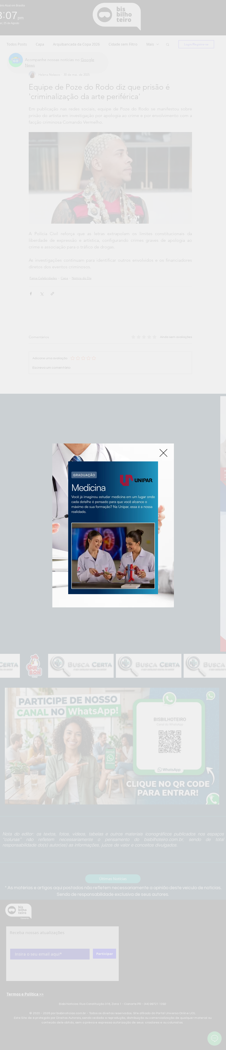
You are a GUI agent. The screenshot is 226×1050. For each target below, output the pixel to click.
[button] (163, 453)
